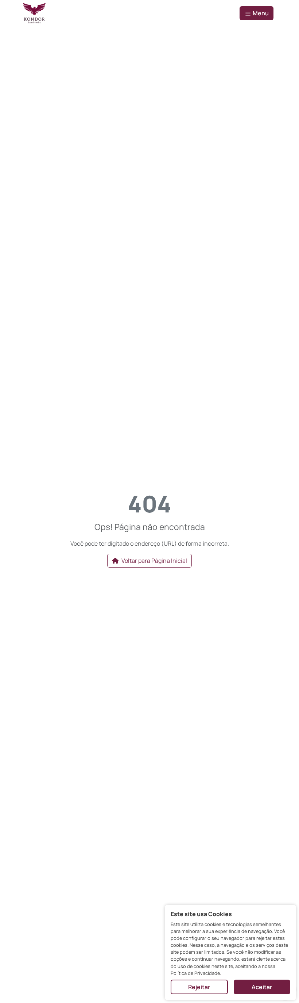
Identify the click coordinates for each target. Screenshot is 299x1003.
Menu (260, 13)
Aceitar (262, 987)
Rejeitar (199, 987)
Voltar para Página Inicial (154, 561)
